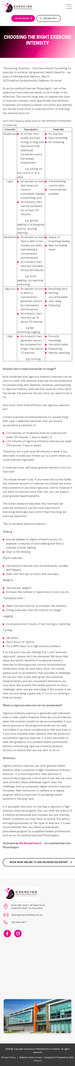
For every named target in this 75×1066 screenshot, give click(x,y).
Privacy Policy (8, 1057)
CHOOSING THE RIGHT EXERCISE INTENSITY (37, 40)
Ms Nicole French (30, 843)
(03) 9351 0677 (49, 18)
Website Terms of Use (30, 1057)
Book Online (22, 18)
